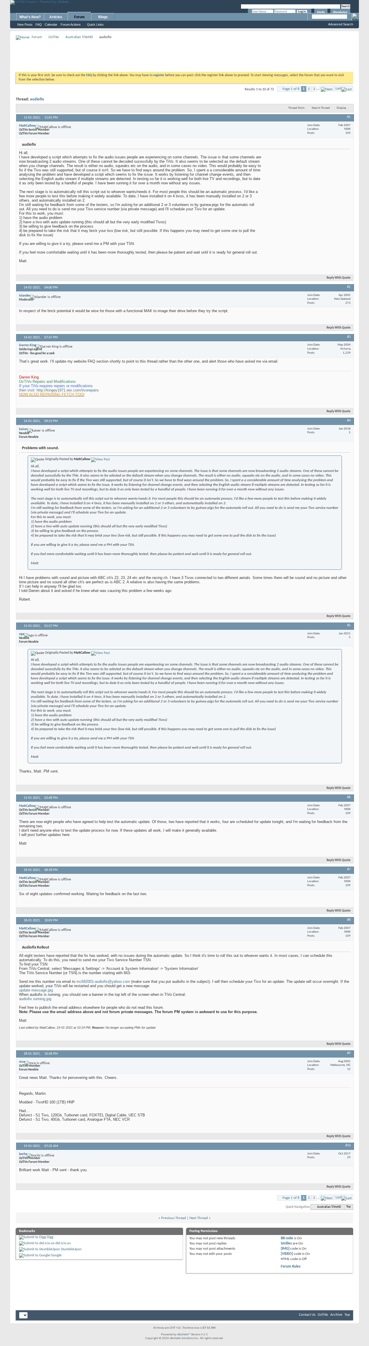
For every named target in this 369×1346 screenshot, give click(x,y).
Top (348, 1207)
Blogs (103, 17)
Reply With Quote (339, 278)
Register (340, 12)
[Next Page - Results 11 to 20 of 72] (326, 88)
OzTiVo (53, 37)
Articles (55, 17)
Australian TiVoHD (79, 37)
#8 (349, 920)
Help (321, 12)
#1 (349, 117)
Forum (79, 17)
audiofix (37, 99)
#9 (349, 1053)
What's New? (30, 17)
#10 (348, 1145)
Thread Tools (296, 108)
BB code (287, 1238)
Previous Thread (173, 1218)
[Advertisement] (184, 54)
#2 (349, 287)
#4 (349, 420)
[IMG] (285, 1249)
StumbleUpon (71, 1249)
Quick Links (95, 24)
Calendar (51, 24)
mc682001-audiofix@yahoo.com (103, 981)
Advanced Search (340, 24)
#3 (349, 337)
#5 (349, 625)
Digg (50, 1237)
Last (338, 88)
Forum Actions (71, 24)
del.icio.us (63, 1243)
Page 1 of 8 (291, 89)
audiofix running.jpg (35, 999)
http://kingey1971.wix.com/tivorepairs (68, 390)
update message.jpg (36, 990)
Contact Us (307, 1315)
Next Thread (198, 1218)
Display (341, 108)
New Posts (25, 24)
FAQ (38, 24)
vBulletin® (183, 1334)
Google (56, 1255)
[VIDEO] (287, 1254)
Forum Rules (290, 1266)
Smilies (286, 1243)
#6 (349, 797)
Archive (336, 1315)
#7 (349, 869)
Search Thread (321, 108)
